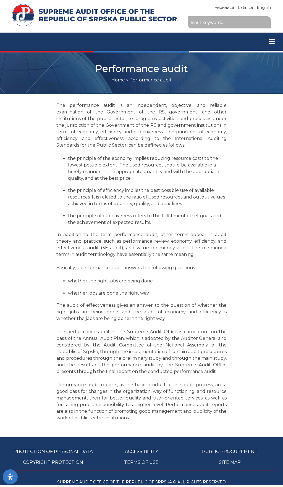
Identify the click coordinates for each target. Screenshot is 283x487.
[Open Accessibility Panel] (10, 476)
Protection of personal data (53, 451)
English (264, 7)
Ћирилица (224, 7)
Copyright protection (53, 462)
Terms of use (141, 462)
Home (118, 80)
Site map (230, 462)
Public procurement (230, 451)
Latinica (245, 7)
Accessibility (141, 451)
